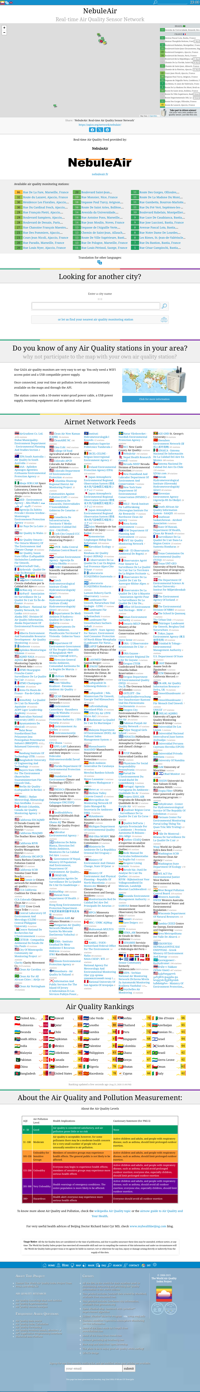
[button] (4, 27)
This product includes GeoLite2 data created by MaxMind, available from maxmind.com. (114, 1295)
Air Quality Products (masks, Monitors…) (38, 1330)
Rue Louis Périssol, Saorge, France (101, 248)
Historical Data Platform (29, 1336)
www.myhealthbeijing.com (148, 1226)
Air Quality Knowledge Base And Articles (39, 1300)
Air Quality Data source (29, 1320)
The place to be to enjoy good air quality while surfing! (113, 1348)
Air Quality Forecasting (28, 1327)
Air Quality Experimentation (32, 1303)
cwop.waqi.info (136, 1316)
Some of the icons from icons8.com (102, 1335)
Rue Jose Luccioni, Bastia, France (159, 222)
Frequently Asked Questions (37, 1313)
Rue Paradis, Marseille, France (40, 243)
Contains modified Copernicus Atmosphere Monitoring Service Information (113, 1322)
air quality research (31, 1293)
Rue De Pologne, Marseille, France (101, 243)
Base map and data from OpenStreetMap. (105, 1344)
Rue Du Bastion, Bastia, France (157, 243)
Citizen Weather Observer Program (102, 1316)
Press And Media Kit (27, 1286)
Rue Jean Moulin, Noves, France (99, 222)
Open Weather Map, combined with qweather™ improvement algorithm (108, 1310)
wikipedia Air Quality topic (112, 1211)
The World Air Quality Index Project (164, 1280)
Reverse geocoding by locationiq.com (103, 1339)
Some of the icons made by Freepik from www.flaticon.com (105, 1329)
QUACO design (90, 1352)
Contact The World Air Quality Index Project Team (44, 1283)
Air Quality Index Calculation (32, 1323)
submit (129, 1368)
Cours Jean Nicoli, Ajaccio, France (42, 237)
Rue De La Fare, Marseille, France (43, 192)
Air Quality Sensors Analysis (32, 1306)
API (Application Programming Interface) (39, 1333)
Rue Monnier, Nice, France (96, 197)
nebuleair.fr (100, 174)
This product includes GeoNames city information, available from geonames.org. (110, 1303)
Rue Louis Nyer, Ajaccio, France (41, 248)
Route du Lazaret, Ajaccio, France (42, 197)
